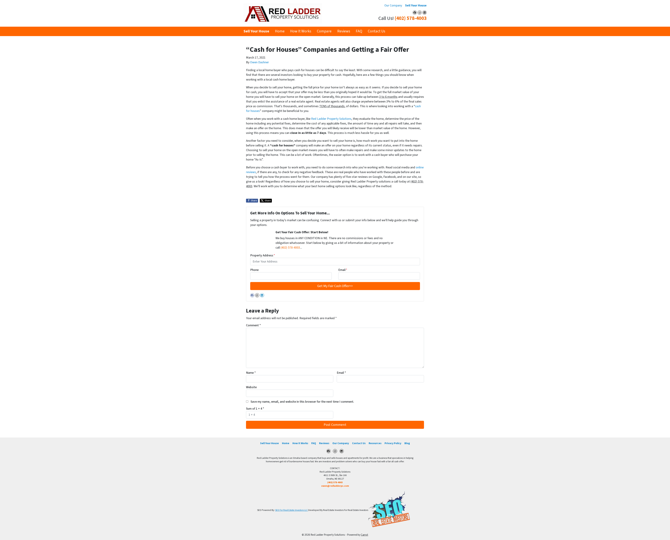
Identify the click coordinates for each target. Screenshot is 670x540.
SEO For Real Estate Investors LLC (291, 510)
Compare (324, 31)
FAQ (359, 31)
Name (251, 373)
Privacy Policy (393, 443)
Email (342, 270)
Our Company (393, 5)
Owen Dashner (259, 62)
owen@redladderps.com (335, 486)
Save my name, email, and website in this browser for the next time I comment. (302, 402)
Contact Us (376, 31)
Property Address (262, 255)
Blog (407, 443)
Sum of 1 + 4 (255, 408)
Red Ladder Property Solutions (331, 119)
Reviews (343, 31)
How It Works (300, 31)
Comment (253, 325)
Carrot (364, 535)
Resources (375, 443)
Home (280, 31)
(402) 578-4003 (411, 18)
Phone (254, 270)
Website (251, 387)
